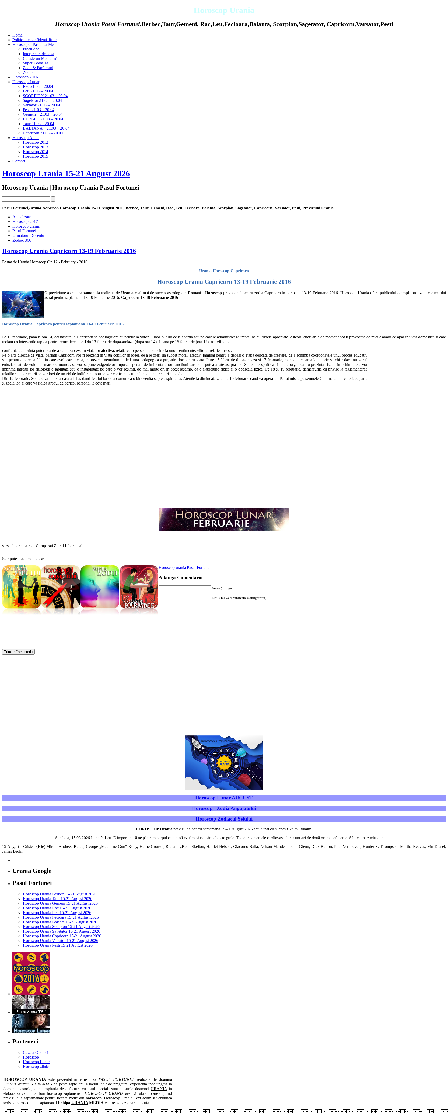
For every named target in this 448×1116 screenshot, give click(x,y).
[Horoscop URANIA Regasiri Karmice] (139, 615)
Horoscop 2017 (25, 221)
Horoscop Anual (25, 137)
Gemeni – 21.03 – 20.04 (43, 114)
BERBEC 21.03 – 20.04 (43, 119)
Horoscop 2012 (35, 142)
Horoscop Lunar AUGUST (224, 797)
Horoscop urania (26, 226)
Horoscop (31, 1057)
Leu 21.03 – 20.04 (38, 91)
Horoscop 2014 (35, 151)
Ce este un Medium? (40, 58)
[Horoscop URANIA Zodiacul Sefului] (21, 615)
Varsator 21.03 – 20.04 (41, 105)
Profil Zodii (32, 49)
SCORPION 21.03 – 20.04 (45, 95)
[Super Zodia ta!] (31, 1012)
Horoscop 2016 (25, 77)
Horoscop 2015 (35, 156)
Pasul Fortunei (24, 231)
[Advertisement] (407, 426)
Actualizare (21, 217)
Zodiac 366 (21, 240)
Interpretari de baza (38, 54)
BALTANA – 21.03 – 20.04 (46, 128)
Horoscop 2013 (35, 147)
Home (17, 35)
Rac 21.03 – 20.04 (38, 86)
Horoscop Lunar (25, 81)
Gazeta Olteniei (35, 1052)
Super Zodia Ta (35, 63)
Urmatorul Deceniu (28, 235)
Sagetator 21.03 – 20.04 (42, 100)
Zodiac (28, 72)
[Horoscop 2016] (31, 993)
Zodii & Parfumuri (38, 68)
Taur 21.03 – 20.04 (38, 123)
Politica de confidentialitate (34, 40)
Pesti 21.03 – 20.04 (38, 109)
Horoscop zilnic (36, 1066)
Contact (18, 161)
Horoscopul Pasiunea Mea (33, 44)
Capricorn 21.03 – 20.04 (43, 133)
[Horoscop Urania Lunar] (31, 1031)
